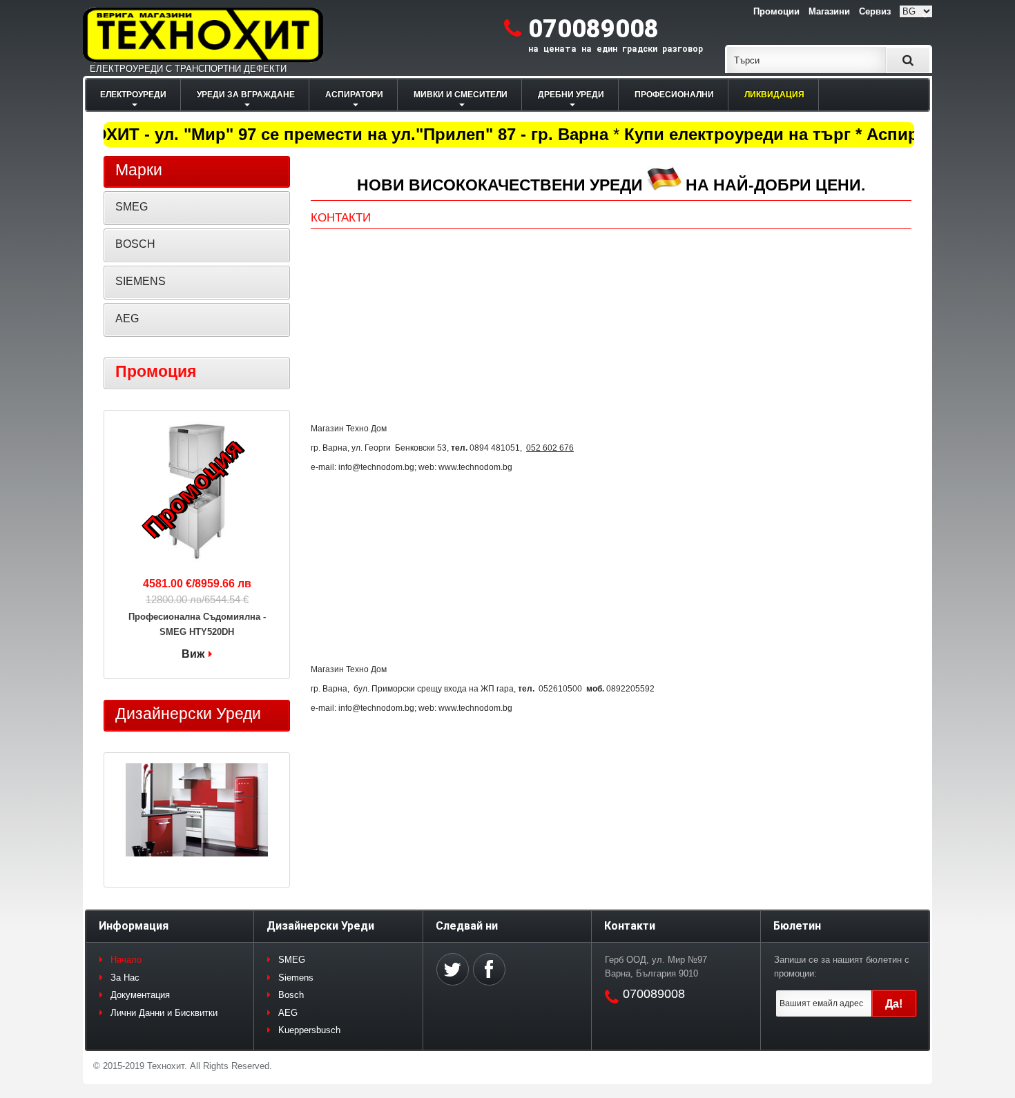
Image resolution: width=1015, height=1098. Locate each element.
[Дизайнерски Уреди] (197, 811)
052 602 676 (550, 448)
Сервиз (875, 11)
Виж (193, 654)
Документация (140, 995)
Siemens (295, 977)
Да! (893, 1004)
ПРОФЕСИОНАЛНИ (674, 94)
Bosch (291, 995)
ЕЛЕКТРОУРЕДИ (133, 94)
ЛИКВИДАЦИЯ (774, 94)
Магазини (829, 11)
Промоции (776, 11)
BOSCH (135, 244)
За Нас (124, 977)
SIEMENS (140, 281)
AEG (127, 318)
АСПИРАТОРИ (354, 94)
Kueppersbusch (309, 1030)
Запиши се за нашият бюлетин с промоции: (841, 966)
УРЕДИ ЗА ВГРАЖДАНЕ (246, 94)
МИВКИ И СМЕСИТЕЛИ (461, 94)
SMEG (131, 207)
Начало (126, 959)
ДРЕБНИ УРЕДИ (571, 94)
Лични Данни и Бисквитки (164, 1013)
